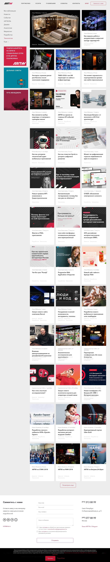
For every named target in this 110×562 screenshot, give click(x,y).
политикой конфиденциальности (57, 529)
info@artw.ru (7, 526)
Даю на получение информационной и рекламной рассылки (52, 532)
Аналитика (8, 28)
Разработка (8, 35)
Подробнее (61, 558)
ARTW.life (7, 21)
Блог (87, 3)
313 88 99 (89, 502)
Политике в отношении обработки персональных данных (75, 553)
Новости (7, 14)
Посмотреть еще (68, 485)
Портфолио (25, 3)
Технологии (8, 38)
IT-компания (51, 3)
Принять (50, 558)
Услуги (38, 3)
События (7, 18)
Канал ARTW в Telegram (90, 526)
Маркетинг (8, 31)
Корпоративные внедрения (88, 44)
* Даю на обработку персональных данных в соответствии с (54, 528)
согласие (45, 527)
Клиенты (64, 3)
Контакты (76, 3)
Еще (5, 42)
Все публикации (10, 11)
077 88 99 (89, 518)
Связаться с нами (98, 3)
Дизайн (6, 25)
